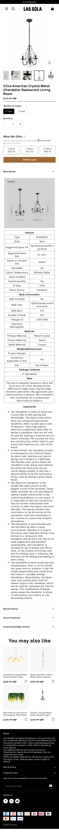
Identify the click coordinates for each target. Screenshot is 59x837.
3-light (8, 111)
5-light (21, 111)
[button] (6, 9)
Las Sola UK (13, 825)
